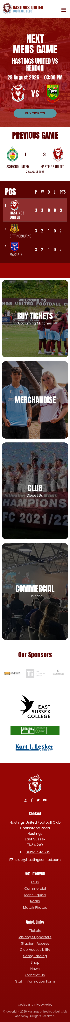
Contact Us (35, 975)
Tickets (35, 930)
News (35, 968)
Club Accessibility (35, 949)
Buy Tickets (35, 113)
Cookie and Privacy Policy (35, 1005)
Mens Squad (35, 894)
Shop (35, 962)
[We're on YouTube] (44, 800)
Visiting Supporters (35, 937)
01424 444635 (38, 852)
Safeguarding (35, 956)
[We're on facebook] (31, 800)
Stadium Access (35, 943)
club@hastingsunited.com (38, 859)
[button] (63, 9)
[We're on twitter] (38, 800)
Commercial (35, 888)
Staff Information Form (35, 981)
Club (35, 882)
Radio (35, 901)
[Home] (24, 9)
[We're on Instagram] (25, 800)
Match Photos (35, 907)
